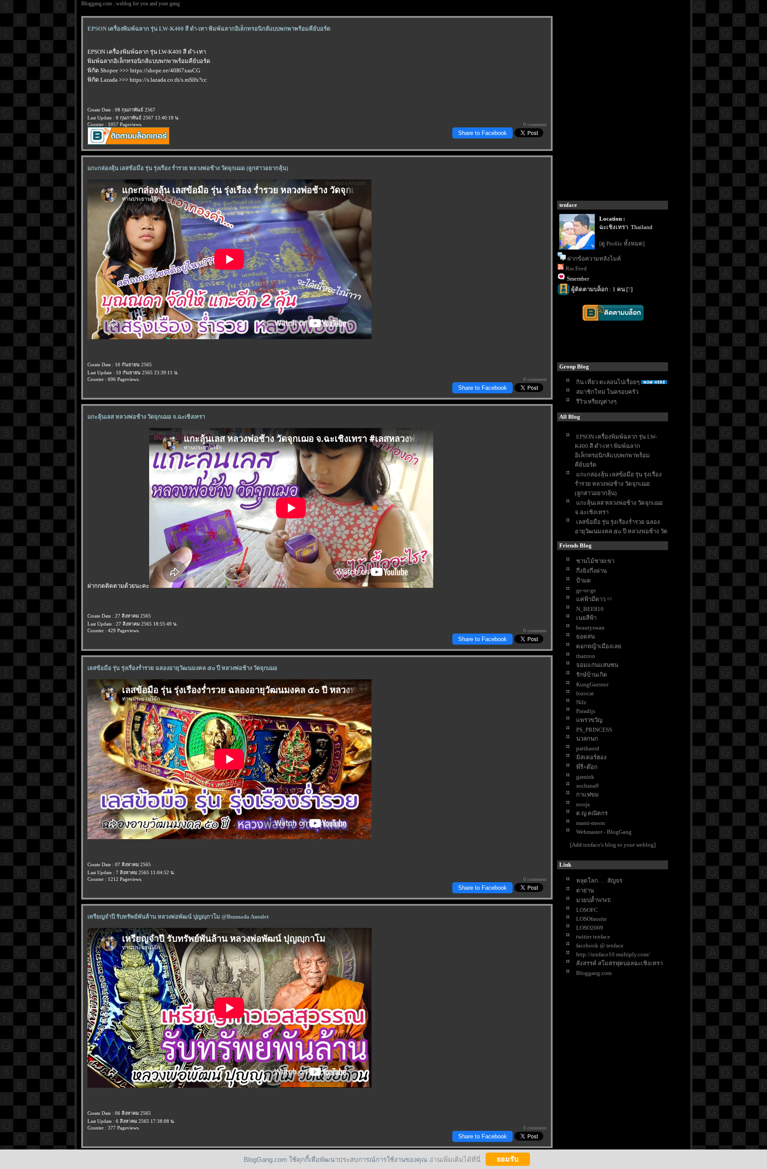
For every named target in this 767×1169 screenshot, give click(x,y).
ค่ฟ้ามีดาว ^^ (594, 599)
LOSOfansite (591, 918)
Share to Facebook (482, 133)
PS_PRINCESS (594, 729)
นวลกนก (587, 738)
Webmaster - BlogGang (604, 831)
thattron (585, 656)
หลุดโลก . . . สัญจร (599, 880)
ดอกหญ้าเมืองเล (598, 646)
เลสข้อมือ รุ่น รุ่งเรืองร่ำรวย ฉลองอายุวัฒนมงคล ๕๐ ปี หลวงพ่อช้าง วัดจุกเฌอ (621, 531)
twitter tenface (593, 936)
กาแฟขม (587, 794)
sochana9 (587, 785)
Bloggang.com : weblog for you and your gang (130, 3)
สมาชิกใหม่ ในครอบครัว (607, 391)
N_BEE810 (590, 609)
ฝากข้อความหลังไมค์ (594, 258)
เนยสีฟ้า (586, 617)
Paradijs (585, 711)
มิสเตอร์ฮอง (591, 757)
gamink (585, 776)
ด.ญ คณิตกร (592, 813)
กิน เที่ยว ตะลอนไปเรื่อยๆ (608, 382)
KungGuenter (592, 684)
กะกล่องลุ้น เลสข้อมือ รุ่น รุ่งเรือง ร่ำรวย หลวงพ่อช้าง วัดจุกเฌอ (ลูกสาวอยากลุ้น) (618, 483)
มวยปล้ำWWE (593, 900)
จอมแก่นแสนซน (597, 665)
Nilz (581, 702)
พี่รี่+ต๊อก (586, 767)
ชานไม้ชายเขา (595, 561)
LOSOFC (587, 910)
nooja (583, 804)
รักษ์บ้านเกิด (591, 674)
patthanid (587, 748)
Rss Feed (576, 268)
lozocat (585, 693)
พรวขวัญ (589, 720)
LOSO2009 (589, 927)
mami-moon (590, 823)
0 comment (534, 124)
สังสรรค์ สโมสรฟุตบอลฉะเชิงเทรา (619, 963)
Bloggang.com (594, 973)
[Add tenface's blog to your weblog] (613, 844)
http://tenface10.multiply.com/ (613, 954)
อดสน (585, 636)
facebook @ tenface (600, 945)
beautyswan (590, 627)
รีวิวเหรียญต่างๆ (596, 401)
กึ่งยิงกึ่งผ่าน (591, 570)
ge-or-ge (586, 590)
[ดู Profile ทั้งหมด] (621, 243)
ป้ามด (583, 580)
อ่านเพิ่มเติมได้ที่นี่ (454, 1159)
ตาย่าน (585, 890)
